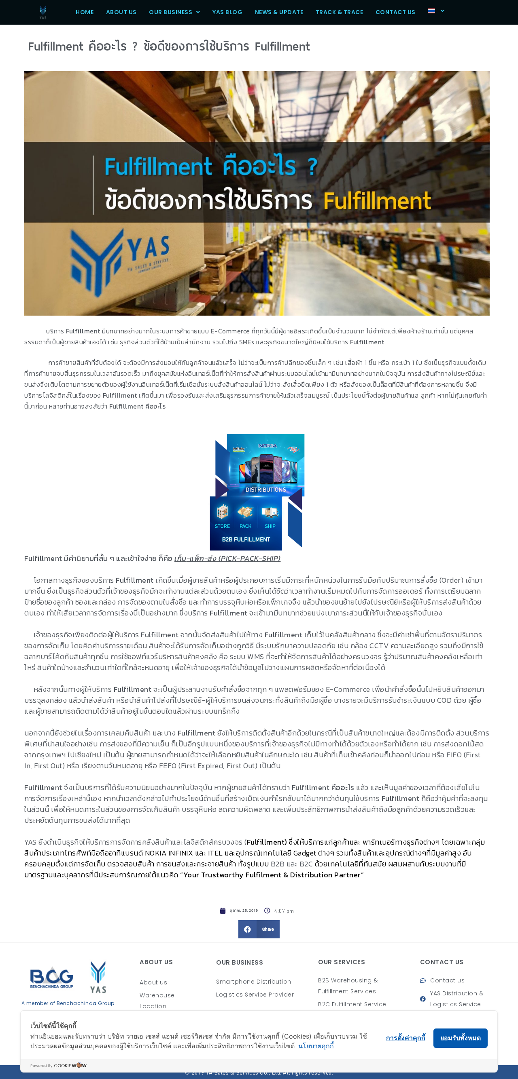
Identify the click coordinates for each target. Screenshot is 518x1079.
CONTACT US (396, 12)
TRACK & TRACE (339, 12)
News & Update (279, 12)
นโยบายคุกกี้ (316, 1046)
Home (84, 12)
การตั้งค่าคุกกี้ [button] (405, 1038)
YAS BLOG (227, 12)
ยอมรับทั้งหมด (460, 1038)
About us (121, 12)
